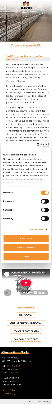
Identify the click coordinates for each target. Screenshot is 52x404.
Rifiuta (26, 256)
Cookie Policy (8, 393)
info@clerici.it (14, 372)
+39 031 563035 (13, 366)
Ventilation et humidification (26, 323)
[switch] (45, 201)
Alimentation (26, 315)
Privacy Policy (8, 390)
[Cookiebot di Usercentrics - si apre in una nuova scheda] (37, 145)
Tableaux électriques (26, 339)
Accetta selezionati (26, 247)
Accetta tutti (26, 238)
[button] (4, 21)
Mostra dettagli (36, 229)
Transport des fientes (26, 331)
